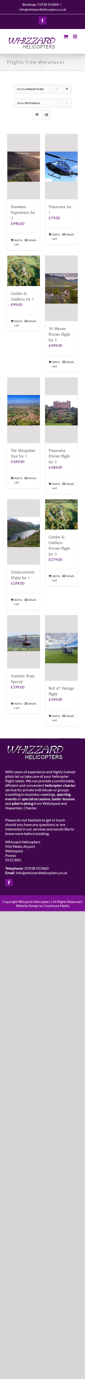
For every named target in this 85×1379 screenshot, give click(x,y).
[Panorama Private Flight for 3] (61, 410)
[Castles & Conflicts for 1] (23, 271)
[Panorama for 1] (61, 167)
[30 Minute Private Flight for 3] (61, 288)
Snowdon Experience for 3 (23, 212)
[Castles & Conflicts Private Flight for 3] (61, 514)
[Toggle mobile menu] (75, 36)
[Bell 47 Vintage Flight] (61, 648)
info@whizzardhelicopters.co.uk (42, 9)
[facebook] (9, 882)
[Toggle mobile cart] (66, 36)
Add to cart (18, 242)
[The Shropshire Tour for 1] (23, 410)
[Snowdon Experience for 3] (23, 167)
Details (32, 240)
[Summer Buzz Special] (23, 641)
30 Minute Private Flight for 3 (59, 334)
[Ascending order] (67, 89)
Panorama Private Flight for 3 (59, 456)
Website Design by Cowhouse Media (42, 906)
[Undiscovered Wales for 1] (23, 532)
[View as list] (46, 114)
